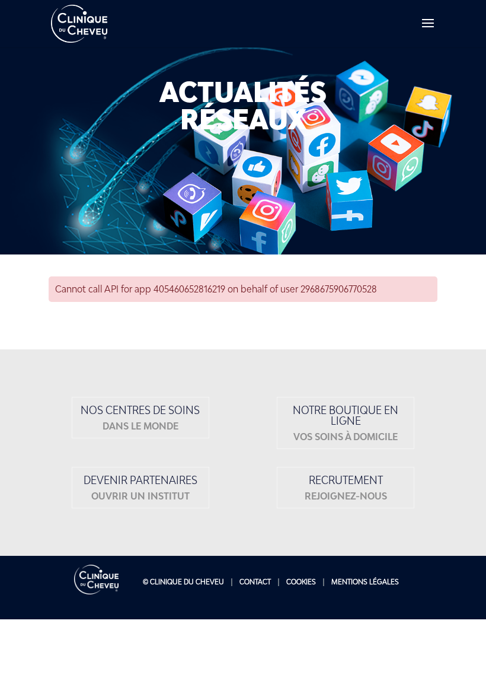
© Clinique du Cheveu (183, 581)
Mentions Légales (365, 581)
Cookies (301, 581)
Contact (255, 581)
